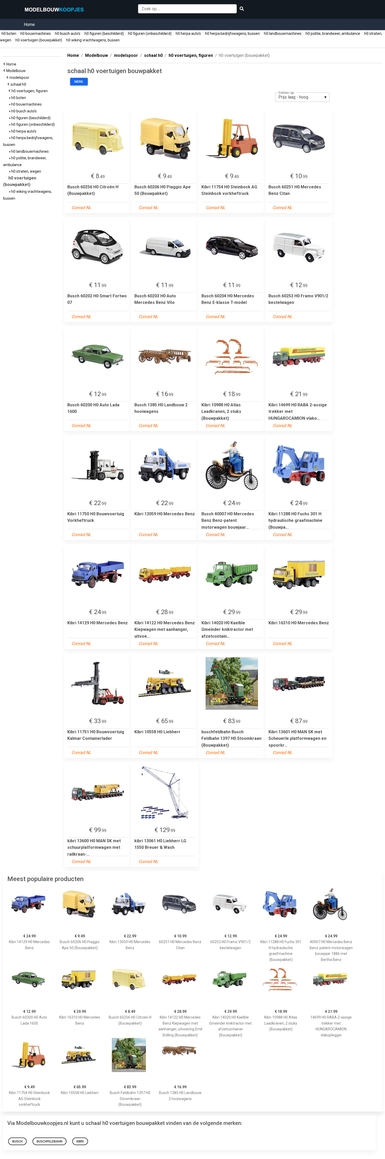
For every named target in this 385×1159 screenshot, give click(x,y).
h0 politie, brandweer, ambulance (333, 33)
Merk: (79, 82)
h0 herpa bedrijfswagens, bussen (232, 33)
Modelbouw (16, 71)
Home (29, 24)
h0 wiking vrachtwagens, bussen (93, 40)
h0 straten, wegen (25, 171)
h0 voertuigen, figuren (30, 91)
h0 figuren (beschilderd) (104, 33)
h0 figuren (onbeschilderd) (149, 33)
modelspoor (20, 77)
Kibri (80, 1141)
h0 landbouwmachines (282, 33)
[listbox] (302, 97)
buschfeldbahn (49, 1141)
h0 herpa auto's (188, 33)
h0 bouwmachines (35, 33)
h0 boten (9, 33)
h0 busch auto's (67, 33)
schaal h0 (19, 84)
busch (17, 1141)
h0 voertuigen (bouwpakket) (39, 40)
